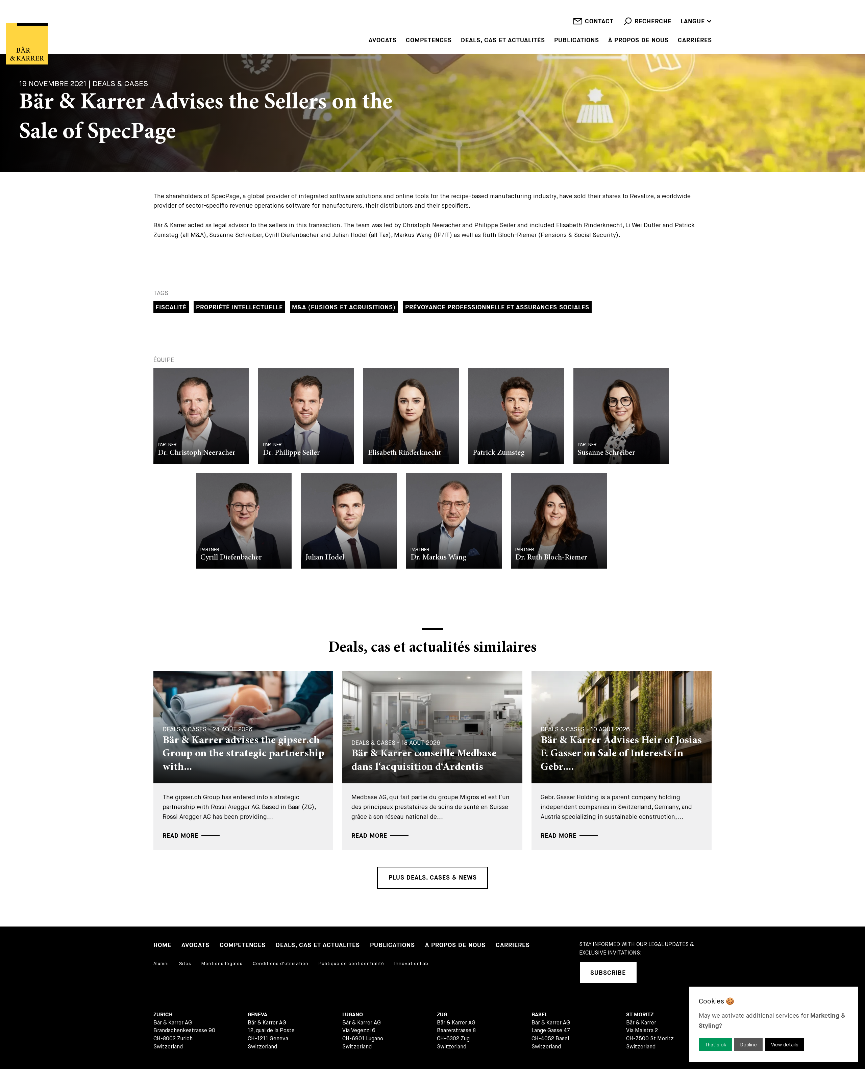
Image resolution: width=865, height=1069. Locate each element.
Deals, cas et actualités (503, 40)
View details (784, 1044)
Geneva (257, 1015)
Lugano (352, 1015)
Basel (539, 1015)
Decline (748, 1044)
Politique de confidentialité (351, 963)
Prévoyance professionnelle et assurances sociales (497, 307)
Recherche (653, 21)
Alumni (161, 963)
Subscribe (608, 972)
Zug (442, 1015)
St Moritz (639, 1015)
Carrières (695, 40)
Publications (576, 40)
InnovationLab (411, 963)
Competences (429, 40)
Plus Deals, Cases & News (433, 877)
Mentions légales (222, 963)
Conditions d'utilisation (280, 963)
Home (162, 945)
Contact (599, 21)
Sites (185, 963)
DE (685, 11)
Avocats (383, 40)
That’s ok (715, 1044)
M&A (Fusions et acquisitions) (344, 307)
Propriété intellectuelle (239, 307)
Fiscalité (171, 307)
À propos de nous (638, 40)
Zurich (163, 1015)
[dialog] (773, 1024)
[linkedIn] (651, 973)
